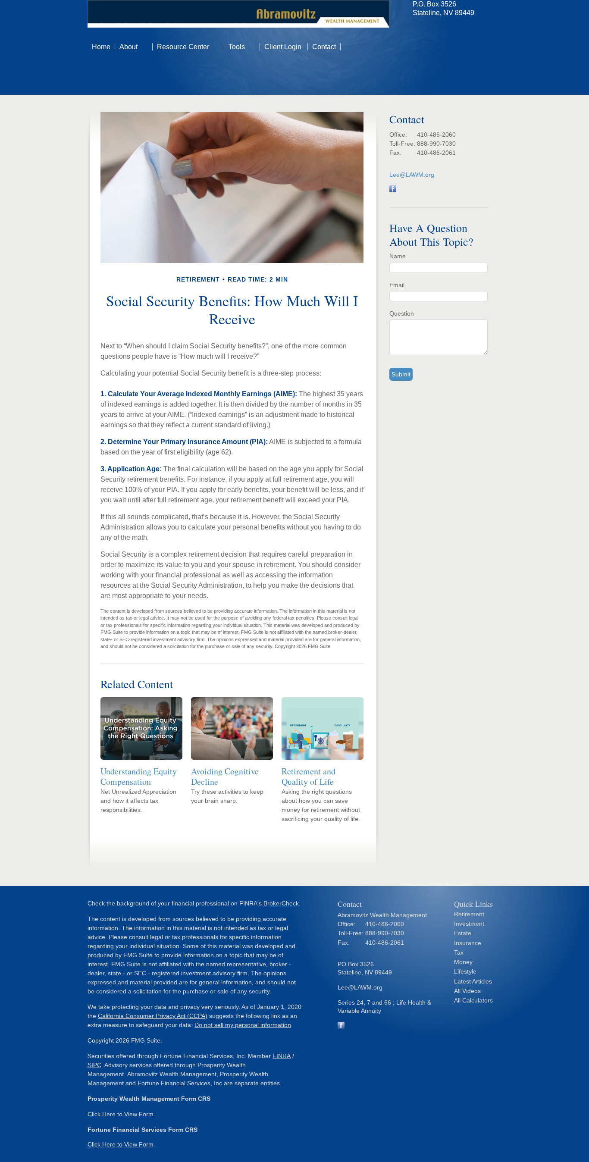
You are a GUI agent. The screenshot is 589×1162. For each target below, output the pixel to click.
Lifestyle (465, 971)
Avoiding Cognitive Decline (225, 776)
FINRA (282, 1055)
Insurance (467, 943)
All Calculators (473, 1000)
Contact (324, 46)
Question (401, 313)
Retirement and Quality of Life (308, 776)
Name (397, 256)
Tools (237, 46)
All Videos (467, 990)
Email (396, 285)
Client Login (283, 46)
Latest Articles (473, 981)
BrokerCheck (281, 903)
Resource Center (183, 46)
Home (101, 46)
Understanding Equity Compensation (138, 776)
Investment (469, 923)
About (128, 46)
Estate (462, 933)
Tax (459, 952)
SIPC (94, 1065)
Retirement (469, 914)
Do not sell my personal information (242, 1024)
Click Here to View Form (121, 1114)
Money (463, 961)
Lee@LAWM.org (411, 174)
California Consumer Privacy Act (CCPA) (152, 1015)
